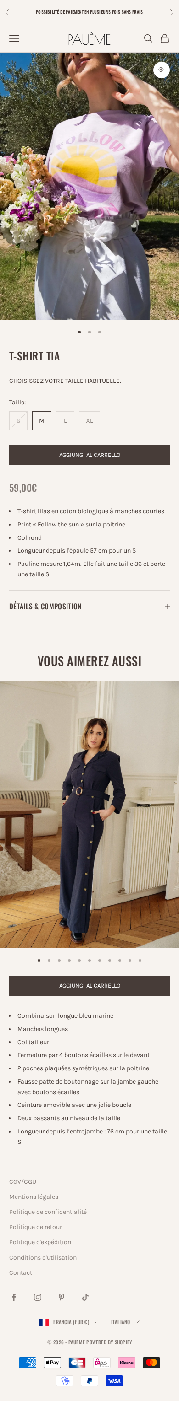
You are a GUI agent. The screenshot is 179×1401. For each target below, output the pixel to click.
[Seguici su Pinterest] (61, 1297)
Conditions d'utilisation (43, 1257)
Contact (20, 1273)
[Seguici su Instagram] (37, 1297)
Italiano (120, 1322)
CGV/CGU (22, 1182)
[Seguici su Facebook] (13, 1297)
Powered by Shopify (109, 1342)
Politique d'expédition (40, 1242)
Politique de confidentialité (48, 1212)
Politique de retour (35, 1227)
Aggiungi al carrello (89, 454)
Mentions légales (33, 1197)
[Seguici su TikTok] (85, 1297)
